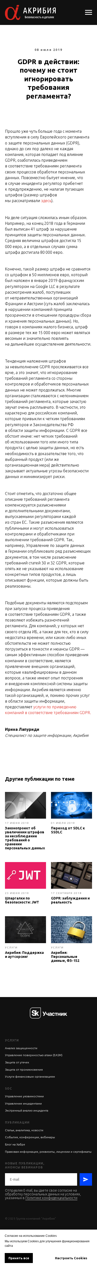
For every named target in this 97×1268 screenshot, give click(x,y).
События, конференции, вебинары (30, 1137)
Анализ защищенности (21, 1048)
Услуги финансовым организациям (30, 1076)
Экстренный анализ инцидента (26, 1110)
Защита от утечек (17, 1062)
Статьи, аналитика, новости (24, 1130)
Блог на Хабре (15, 1144)
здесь (46, 200)
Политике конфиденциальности (51, 1198)
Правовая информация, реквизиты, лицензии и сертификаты (48, 1151)
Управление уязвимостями (24, 1096)
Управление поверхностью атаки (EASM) (33, 1055)
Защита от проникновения (24, 1069)
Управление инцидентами (23, 1103)
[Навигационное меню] (88, 12)
